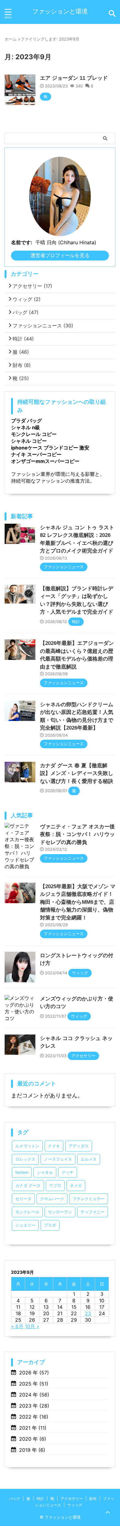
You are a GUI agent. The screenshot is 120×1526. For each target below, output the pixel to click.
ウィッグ (27, 299)
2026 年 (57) (34, 1373)
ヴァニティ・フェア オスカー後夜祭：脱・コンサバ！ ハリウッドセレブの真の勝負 (77, 834)
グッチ (68, 1172)
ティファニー (93, 1212)
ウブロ (55, 1185)
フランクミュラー (89, 1199)
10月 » (32, 1326)
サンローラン (60, 1212)
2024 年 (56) (34, 1395)
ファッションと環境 (60, 11)
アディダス (79, 1146)
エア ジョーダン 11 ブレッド (74, 78)
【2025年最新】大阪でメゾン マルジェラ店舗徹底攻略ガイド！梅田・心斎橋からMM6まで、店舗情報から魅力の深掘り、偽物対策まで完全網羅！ (77, 902)
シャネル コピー (29, 441)
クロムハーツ (52, 1199)
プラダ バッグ (26, 421)
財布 (22, 365)
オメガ (76, 1185)
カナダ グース (28, 1185)
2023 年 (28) (34, 1406)
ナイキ (54, 1146)
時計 (23, 339)
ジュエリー (25, 1225)
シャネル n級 (25, 427)
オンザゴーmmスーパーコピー (45, 461)
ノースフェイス (58, 1159)
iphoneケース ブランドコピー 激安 (50, 448)
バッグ (25, 312)
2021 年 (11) (32, 1428)
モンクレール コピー (34, 434)
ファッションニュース (43, 325)
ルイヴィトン (27, 1146)
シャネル (45, 1172)
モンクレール (27, 1212)
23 (88, 1313)
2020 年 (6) (32, 1439)
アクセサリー (32, 286)
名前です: (21, 242)
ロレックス (25, 1159)
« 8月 (17, 1326)
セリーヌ (23, 1199)
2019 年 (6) (32, 1450)
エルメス (89, 1159)
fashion (21, 1172)
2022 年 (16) (33, 1417)
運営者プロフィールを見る (60, 255)
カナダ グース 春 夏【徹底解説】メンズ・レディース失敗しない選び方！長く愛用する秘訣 (76, 773)
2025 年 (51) (33, 1384)
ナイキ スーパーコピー (36, 454)
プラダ (50, 1225)
